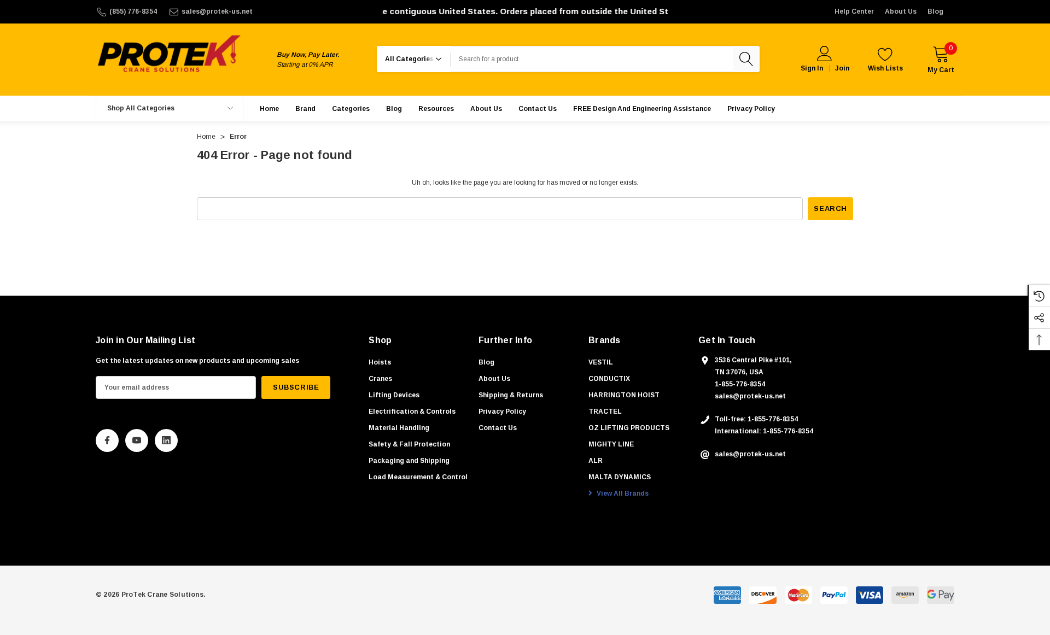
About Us (901, 11)
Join (842, 68)
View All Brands (622, 493)
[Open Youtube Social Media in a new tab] (136, 440)
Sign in (812, 68)
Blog (935, 11)
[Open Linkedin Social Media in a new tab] (166, 440)
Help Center (854, 11)
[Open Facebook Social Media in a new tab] (107, 440)
